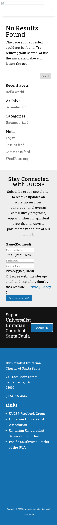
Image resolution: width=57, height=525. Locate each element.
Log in (10, 138)
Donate (42, 327)
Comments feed (18, 152)
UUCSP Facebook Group (27, 413)
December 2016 (17, 107)
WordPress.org (17, 159)
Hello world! (15, 92)
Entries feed (15, 145)
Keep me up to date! (19, 298)
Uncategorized (17, 122)
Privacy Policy (39, 287)
